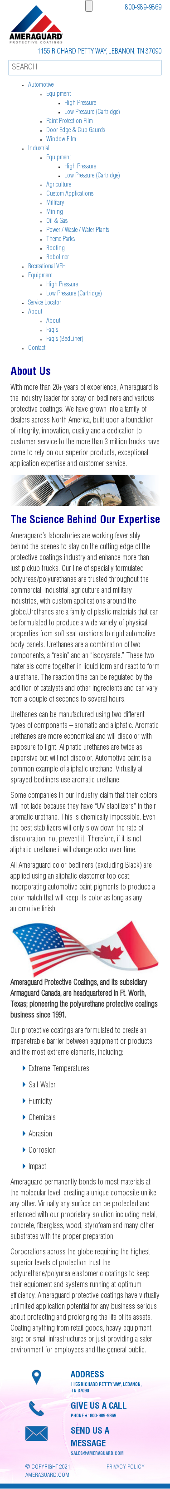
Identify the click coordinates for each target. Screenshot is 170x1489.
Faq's (52, 330)
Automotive (40, 85)
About (35, 312)
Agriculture (58, 185)
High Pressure (80, 103)
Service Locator (44, 303)
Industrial (38, 149)
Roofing (55, 249)
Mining (54, 212)
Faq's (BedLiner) (64, 339)
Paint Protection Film (69, 121)
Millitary (55, 203)
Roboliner (57, 258)
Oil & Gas (57, 221)
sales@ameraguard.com (97, 1454)
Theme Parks (60, 239)
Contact (36, 348)
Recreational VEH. (47, 267)
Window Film (61, 140)
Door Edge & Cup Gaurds (75, 131)
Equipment (58, 94)
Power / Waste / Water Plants (77, 230)
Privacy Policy (126, 1467)
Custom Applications (69, 194)
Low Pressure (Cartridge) (92, 112)
